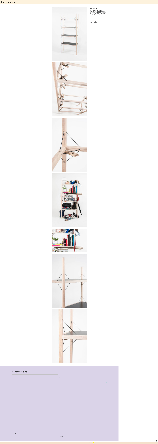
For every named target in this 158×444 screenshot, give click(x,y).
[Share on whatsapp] (99, 25)
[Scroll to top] (156, 440)
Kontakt (150, 2)
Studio (139, 2)
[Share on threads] (96, 25)
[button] (152, 2)
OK (93, 442)
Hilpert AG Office (62, 433)
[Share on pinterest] (97, 25)
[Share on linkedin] (98, 25)
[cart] (156, 2)
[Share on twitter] (95, 25)
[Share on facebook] (94, 25)
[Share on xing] (101, 25)
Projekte (143, 2)
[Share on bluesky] (100, 25)
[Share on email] (102, 25)
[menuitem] (139, 2)
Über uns (146, 2)
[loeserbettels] (8, 2)
